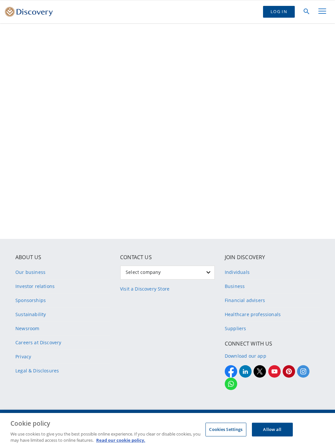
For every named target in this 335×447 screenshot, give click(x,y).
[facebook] (231, 371)
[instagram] (303, 371)
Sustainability (30, 314)
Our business (30, 272)
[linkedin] (245, 371)
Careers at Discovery (38, 342)
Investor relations (35, 286)
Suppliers (235, 328)
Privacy (23, 356)
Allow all (272, 429)
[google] (274, 371)
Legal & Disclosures (37, 370)
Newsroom (27, 328)
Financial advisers (245, 300)
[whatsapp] (231, 384)
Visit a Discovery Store (144, 289)
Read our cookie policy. (120, 440)
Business (235, 286)
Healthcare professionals (253, 314)
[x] (260, 371)
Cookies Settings (225, 429)
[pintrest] (289, 371)
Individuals (237, 272)
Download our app (245, 356)
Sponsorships (30, 300)
